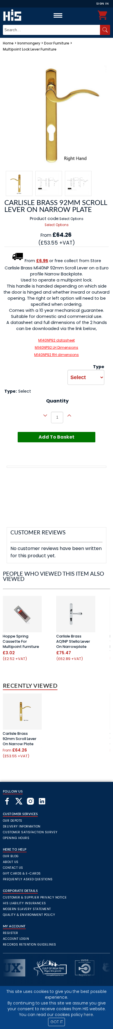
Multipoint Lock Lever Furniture (30, 49)
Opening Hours (16, 838)
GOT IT (56, 1022)
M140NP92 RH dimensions (56, 354)
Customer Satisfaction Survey (30, 832)
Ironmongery (28, 43)
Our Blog (11, 856)
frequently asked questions (28, 879)
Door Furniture (56, 43)
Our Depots (12, 821)
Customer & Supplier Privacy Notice (35, 897)
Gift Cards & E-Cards (22, 873)
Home (8, 43)
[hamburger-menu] (58, 15)
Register (10, 933)
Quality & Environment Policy (29, 915)
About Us (11, 862)
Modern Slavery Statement (27, 909)
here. (89, 1014)
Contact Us (13, 868)
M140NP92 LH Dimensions (56, 347)
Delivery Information (22, 826)
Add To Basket (56, 437)
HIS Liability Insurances (24, 903)
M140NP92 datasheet (56, 340)
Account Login (16, 939)
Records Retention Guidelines (29, 944)
